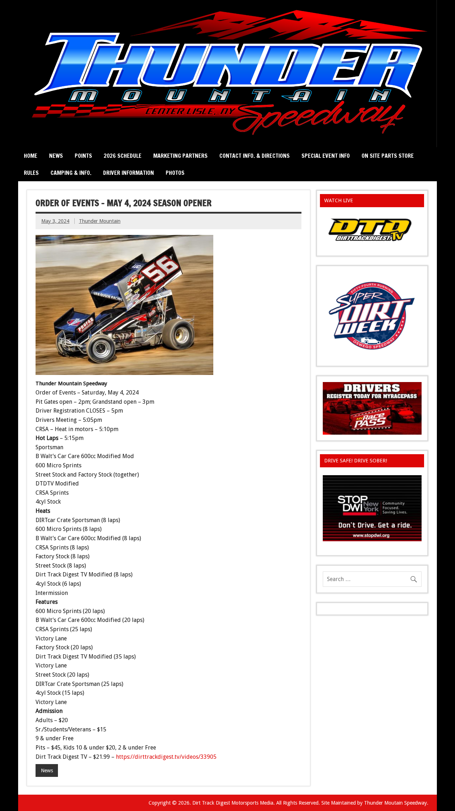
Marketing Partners (180, 156)
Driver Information (128, 173)
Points (83, 156)
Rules (31, 173)
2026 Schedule (122, 156)
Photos (175, 173)
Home (30, 156)
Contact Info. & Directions (254, 156)
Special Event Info (325, 156)
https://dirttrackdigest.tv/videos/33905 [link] (166, 756)
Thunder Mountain (100, 221)
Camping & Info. (70, 173)
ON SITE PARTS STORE (388, 156)
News (56, 156)
